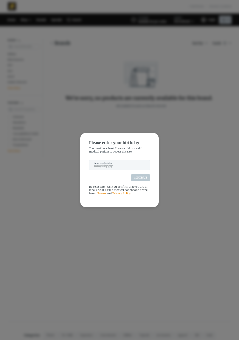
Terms (101, 193)
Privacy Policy (121, 193)
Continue (140, 177)
